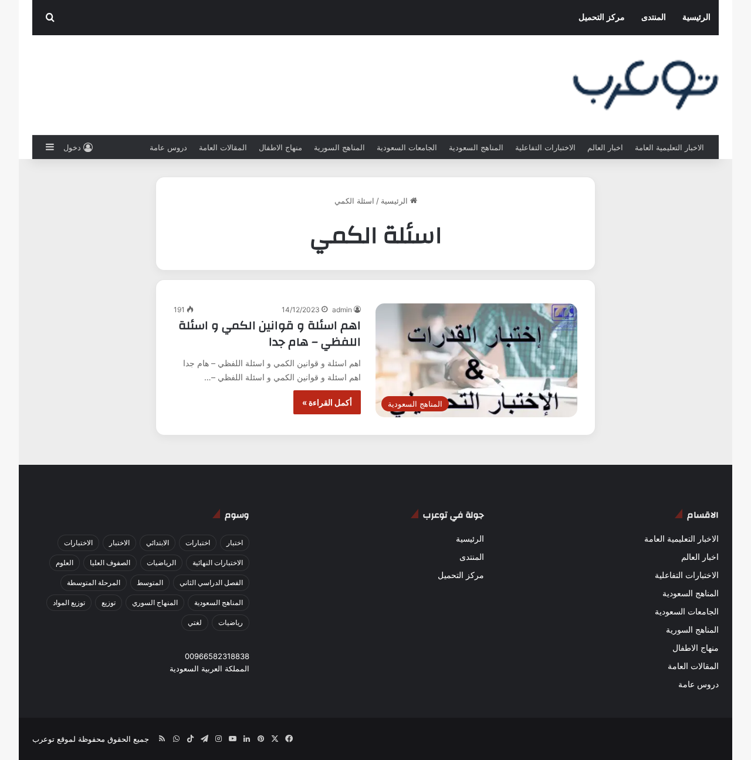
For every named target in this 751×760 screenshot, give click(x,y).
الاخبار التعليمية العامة (669, 147)
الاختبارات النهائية (217, 562)
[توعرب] (645, 85)
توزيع (109, 602)
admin (342, 309)
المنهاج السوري (155, 602)
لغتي (195, 622)
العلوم (64, 562)
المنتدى (653, 17)
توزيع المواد (69, 602)
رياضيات (230, 622)
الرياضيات (161, 562)
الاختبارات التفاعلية (545, 147)
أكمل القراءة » (327, 402)
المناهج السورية (339, 147)
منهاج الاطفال (280, 147)
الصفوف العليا (110, 562)
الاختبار (119, 542)
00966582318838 (217, 656)
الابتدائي (157, 542)
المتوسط (150, 582)
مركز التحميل (602, 17)
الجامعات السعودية (407, 147)
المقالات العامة (223, 147)
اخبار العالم (605, 147)
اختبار (234, 542)
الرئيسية (696, 17)
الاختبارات (78, 542)
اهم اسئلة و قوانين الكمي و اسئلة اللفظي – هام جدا (269, 334)
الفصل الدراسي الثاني (211, 582)
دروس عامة (168, 147)
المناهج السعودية (476, 147)
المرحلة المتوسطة (93, 582)
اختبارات (197, 542)
